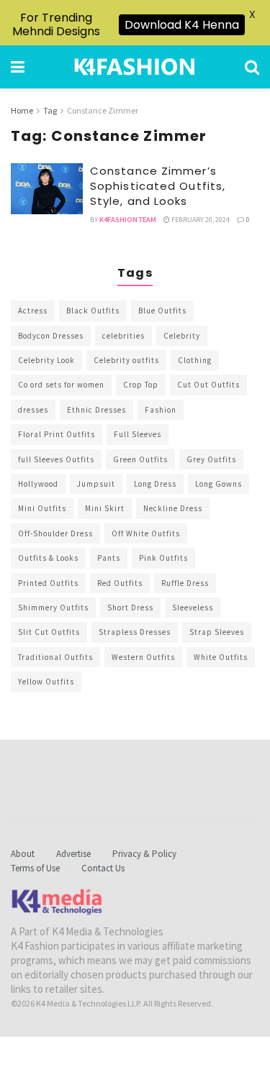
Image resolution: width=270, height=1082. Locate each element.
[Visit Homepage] (134, 66)
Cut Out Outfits (208, 385)
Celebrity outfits (126, 360)
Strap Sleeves (216, 632)
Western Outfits (143, 657)
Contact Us (103, 868)
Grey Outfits (211, 459)
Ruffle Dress (185, 583)
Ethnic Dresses (96, 410)
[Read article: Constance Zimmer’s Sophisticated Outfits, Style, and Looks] (47, 189)
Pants (108, 558)
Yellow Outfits (46, 682)
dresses (33, 410)
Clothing (195, 360)
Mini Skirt (105, 508)
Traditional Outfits (55, 657)
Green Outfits (140, 459)
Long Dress (155, 484)
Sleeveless (192, 607)
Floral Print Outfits (56, 434)
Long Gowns (218, 484)
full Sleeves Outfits (56, 459)
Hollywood (38, 484)
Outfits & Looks (48, 558)
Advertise (73, 854)
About (23, 854)
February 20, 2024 (200, 219)
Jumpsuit (96, 484)
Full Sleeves (137, 434)
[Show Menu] (17, 66)
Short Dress (130, 607)
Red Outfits (120, 583)
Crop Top (140, 385)
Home (22, 110)
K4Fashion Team (127, 219)
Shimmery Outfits (53, 607)
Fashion (160, 410)
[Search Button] (252, 66)
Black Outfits (93, 311)
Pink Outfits (163, 558)
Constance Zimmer (102, 110)
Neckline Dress (172, 508)
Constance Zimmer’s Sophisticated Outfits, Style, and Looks (157, 185)
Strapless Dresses (135, 632)
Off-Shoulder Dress (55, 533)
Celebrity (181, 336)
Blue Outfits (162, 311)
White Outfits (221, 657)
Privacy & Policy (144, 854)
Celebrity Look (46, 360)
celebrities (123, 336)
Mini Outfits (42, 508)
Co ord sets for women (61, 385)
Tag (50, 110)
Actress (33, 311)
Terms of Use (35, 868)
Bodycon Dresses (51, 336)
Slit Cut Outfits (49, 632)
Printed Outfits (48, 583)
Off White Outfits (146, 533)
